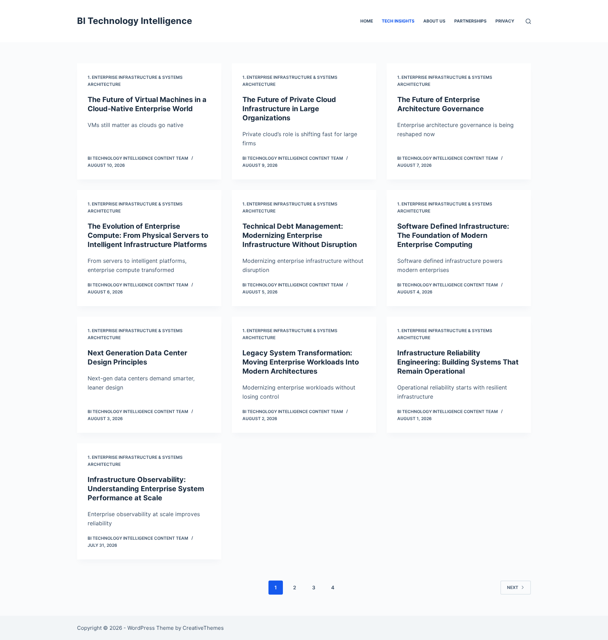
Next (512, 587)
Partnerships (470, 21)
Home (366, 21)
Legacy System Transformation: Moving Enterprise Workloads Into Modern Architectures (300, 362)
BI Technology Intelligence (134, 20)
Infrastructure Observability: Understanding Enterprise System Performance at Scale (146, 488)
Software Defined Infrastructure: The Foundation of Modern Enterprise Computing (453, 235)
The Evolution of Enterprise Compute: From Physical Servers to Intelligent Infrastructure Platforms (148, 235)
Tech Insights (398, 21)
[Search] (528, 21)
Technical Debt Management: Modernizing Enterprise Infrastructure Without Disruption (299, 235)
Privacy (504, 21)
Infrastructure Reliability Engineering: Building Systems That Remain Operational (458, 362)
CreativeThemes (203, 628)
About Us (434, 21)
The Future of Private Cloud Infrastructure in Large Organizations (289, 108)
